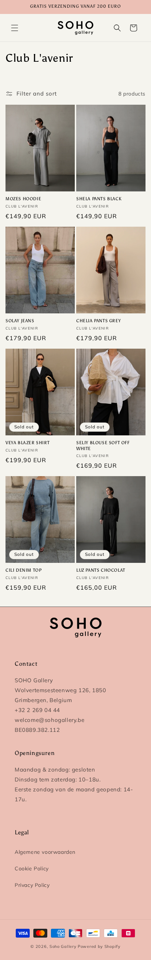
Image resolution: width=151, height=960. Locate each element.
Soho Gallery (62, 946)
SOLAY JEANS (19, 320)
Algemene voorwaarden (45, 852)
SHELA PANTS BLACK (98, 198)
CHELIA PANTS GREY (98, 320)
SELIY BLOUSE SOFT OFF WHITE (103, 445)
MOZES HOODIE (23, 198)
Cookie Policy (32, 868)
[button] (15, 28)
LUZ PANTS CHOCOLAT (100, 570)
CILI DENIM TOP (23, 570)
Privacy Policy (32, 885)
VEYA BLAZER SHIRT (27, 442)
